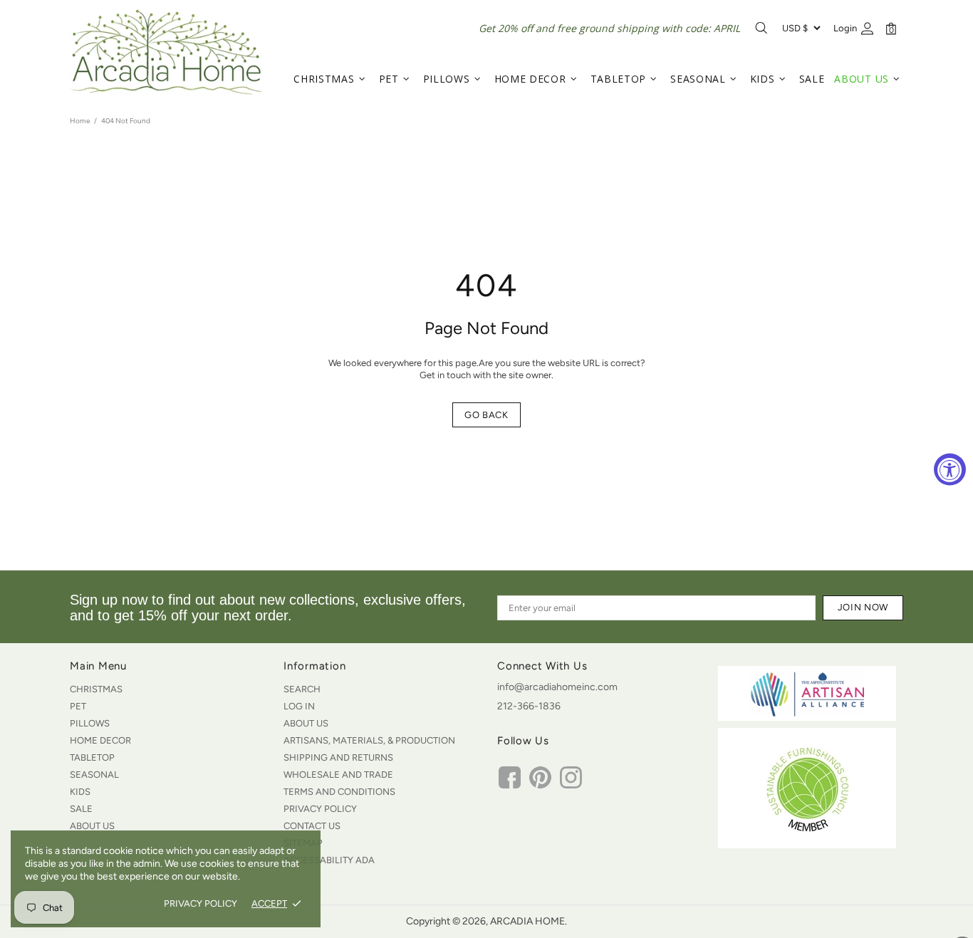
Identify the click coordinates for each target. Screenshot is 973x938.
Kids (80, 791)
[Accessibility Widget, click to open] (950, 469)
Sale (81, 808)
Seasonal (94, 774)
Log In (299, 706)
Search (302, 689)
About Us (92, 825)
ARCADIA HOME (166, 52)
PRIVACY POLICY (200, 903)
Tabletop (92, 757)
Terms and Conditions (339, 791)
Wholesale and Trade (338, 774)
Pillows (90, 723)
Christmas (96, 689)
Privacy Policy (320, 808)
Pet (78, 706)
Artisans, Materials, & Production (369, 740)
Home (80, 120)
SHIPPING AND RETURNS (338, 757)
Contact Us (311, 825)
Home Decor (100, 740)
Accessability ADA (329, 860)
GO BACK (486, 415)
